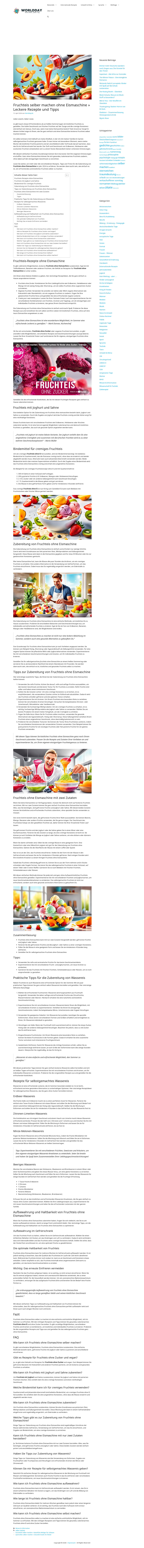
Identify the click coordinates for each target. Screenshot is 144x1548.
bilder (120, 136)
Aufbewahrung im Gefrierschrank (29, 216)
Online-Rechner (105, 316)
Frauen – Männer (106, 253)
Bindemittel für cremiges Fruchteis (27, 183)
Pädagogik (114, 158)
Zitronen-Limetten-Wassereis (27, 207)
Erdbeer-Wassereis (24, 204)
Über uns (50, 11)
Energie (102, 233)
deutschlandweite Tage (108, 226)
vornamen (105, 183)
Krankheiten (104, 286)
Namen (102, 309)
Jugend (102, 273)
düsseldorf (120, 139)
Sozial (101, 336)
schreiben (109, 160)
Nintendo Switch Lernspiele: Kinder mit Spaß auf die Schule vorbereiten (112, 85)
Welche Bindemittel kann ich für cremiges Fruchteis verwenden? (40, 236)
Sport (101, 339)
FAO (101, 240)
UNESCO (102, 363)
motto (108, 152)
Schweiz (123, 160)
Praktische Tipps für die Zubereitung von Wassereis (34, 199)
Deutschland (104, 139)
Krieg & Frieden (105, 290)
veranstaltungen (118, 177)
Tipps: (19, 196)
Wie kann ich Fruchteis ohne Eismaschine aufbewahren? (37, 250)
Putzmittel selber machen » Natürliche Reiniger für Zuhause (34, 1532)
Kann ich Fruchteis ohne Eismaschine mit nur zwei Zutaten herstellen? (42, 243)
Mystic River (104, 118)
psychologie (104, 157)
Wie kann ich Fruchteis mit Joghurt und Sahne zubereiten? (38, 234)
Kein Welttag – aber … (108, 276)
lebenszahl (102, 152)
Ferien (101, 243)
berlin (115, 137)
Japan (114, 149)
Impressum (71, 1543)
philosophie (113, 154)
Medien (102, 300)
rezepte (121, 157)
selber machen (20, 1530)
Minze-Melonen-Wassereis (26, 209)
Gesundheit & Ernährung (109, 260)
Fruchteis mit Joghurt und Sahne (26, 181)
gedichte (104, 145)
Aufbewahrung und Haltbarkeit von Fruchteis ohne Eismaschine (39, 214)
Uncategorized (105, 359)
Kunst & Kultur (105, 293)
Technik (102, 346)
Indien (122, 146)
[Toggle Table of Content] (66, 175)
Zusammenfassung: (24, 194)
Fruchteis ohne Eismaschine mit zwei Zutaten (31, 191)
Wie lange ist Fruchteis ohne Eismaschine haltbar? (35, 253)
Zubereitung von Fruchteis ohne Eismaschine (31, 186)
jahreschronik (106, 148)
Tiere (101, 349)
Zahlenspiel (103, 389)
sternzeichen (106, 170)
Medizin (102, 303)
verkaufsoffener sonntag (111, 180)
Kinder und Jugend (106, 280)
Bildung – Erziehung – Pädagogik (111, 223)
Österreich (116, 188)
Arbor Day (103, 210)
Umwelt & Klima (86, 5)
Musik (101, 306)
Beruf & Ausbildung (106, 216)
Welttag (114, 183)
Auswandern (104, 213)
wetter (122, 183)
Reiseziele (50, 5)
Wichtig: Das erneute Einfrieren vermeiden (32, 221)
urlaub (102, 177)
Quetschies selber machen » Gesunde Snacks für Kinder (33, 1535)
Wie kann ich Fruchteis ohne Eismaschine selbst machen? (37, 255)
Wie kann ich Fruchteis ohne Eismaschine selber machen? (37, 229)
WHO (101, 379)
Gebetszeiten (104, 256)
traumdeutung (107, 174)
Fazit (16, 224)
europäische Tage (106, 236)
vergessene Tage (106, 373)
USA (107, 178)
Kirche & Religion (105, 283)
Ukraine (118, 174)
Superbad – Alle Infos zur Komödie (112, 74)
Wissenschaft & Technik (108, 386)
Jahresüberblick (105, 270)
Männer (102, 296)
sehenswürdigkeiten (108, 163)
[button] (48, 17)
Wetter (102, 376)
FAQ (16, 226)
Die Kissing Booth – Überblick (110, 91)
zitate (108, 187)
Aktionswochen (105, 206)
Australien (109, 137)
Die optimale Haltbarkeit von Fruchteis (30, 219)
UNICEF (102, 366)
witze (102, 187)
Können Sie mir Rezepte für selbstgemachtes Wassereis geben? (40, 248)
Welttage (113, 5)
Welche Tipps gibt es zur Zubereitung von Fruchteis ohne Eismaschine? (42, 241)
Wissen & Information (22, 1528)
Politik (101, 319)
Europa (101, 142)
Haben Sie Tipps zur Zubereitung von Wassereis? (34, 246)
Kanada (118, 149)
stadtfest (112, 167)
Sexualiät (103, 333)
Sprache (101, 5)
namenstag (115, 151)
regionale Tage (105, 323)
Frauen (102, 250)
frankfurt (113, 142)
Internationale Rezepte (69, 5)
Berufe (102, 220)
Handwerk (103, 263)
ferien (106, 142)
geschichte (115, 145)
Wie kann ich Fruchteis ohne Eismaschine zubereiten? (36, 238)
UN (100, 356)
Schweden (117, 160)
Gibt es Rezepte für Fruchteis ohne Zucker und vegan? (36, 231)
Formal (102, 246)
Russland (102, 160)
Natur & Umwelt (105, 313)
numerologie (103, 155)
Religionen (103, 329)
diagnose (113, 139)
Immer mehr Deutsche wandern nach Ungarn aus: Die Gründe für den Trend (112, 68)
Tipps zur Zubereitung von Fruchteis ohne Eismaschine (35, 189)
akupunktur (102, 137)
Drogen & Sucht (105, 230)
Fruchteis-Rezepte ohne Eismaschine (28, 178)
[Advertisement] (72, 36)
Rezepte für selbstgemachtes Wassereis (30, 202)
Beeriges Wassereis (24, 211)
